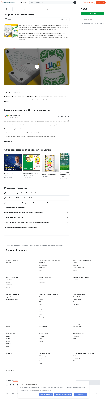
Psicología (42, 317)
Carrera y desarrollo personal (82, 260)
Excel (74, 356)
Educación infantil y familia (81, 277)
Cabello (8, 336)
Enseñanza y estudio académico (48, 294)
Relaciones (9, 353)
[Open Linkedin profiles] (14, 384)
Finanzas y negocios (79, 294)
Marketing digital (77, 326)
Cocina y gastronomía (12, 277)
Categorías (22, 2)
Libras (40, 309)
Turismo (8, 326)
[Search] (74, 2)
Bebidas (8, 282)
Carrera (75, 262)
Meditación (42, 267)
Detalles (17, 92)
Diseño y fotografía (45, 277)
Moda (7, 346)
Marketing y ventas (78, 324)
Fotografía (42, 282)
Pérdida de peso (43, 356)
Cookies (98, 394)
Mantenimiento (43, 326)
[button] (35, 193)
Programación (76, 358)
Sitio (74, 361)
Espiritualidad (43, 265)
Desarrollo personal (78, 267)
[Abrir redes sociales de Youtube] (62, 117)
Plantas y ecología (78, 334)
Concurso (41, 297)
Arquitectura (9, 297)
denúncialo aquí (59, 245)
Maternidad (76, 280)
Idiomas (41, 307)
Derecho (41, 299)
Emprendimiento (77, 299)
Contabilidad (76, 297)
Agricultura (76, 336)
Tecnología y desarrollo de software (84, 353)
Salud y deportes (44, 353)
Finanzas (75, 302)
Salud (40, 363)
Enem (40, 304)
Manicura (8, 341)
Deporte (41, 358)
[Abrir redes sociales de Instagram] (65, 117)
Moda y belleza (10, 334)
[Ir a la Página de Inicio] (8, 2)
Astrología (42, 262)
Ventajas (8, 92)
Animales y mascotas (12, 260)
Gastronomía (9, 285)
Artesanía (41, 336)
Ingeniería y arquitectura (13, 294)
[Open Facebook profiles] (7, 384)
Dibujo (41, 339)
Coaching (75, 265)
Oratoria (75, 270)
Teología (41, 270)
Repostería (9, 280)
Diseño (41, 280)
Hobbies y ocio (10, 324)
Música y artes (43, 334)
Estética (8, 339)
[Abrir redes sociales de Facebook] (58, 117)
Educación (42, 302)
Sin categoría (10, 370)
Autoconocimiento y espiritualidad (49, 260)
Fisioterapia (42, 361)
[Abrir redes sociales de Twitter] (68, 117)
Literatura (42, 312)
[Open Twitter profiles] (10, 384)
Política (41, 314)
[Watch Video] (37, 67)
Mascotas (8, 262)
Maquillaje (8, 344)
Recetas (8, 287)
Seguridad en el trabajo (12, 299)
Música (41, 341)
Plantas (75, 339)
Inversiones (76, 304)
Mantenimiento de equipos (47, 324)
